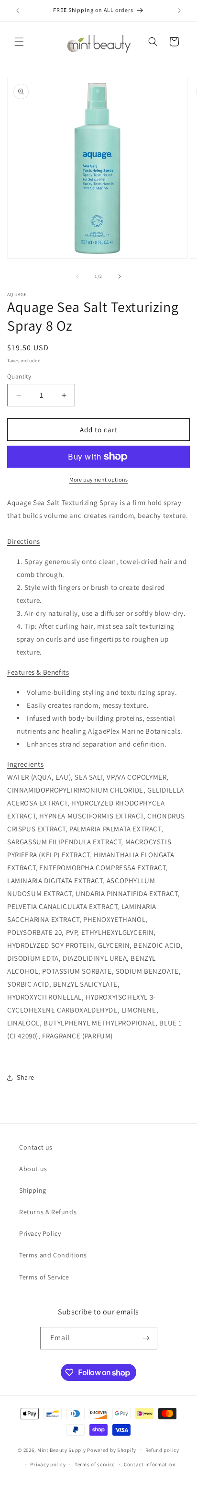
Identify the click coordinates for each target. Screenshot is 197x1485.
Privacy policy (48, 1464)
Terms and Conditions (53, 1255)
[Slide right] (119, 276)
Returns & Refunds (48, 1212)
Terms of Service (44, 1277)
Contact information (149, 1464)
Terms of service (95, 1464)
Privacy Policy (40, 1233)
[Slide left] (77, 276)
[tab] (23, 541)
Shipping (32, 1190)
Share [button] (25, 1077)
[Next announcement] (179, 10)
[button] (19, 41)
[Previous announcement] (17, 10)
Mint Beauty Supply (61, 1449)
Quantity (19, 376)
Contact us (36, 1147)
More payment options (98, 479)
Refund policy (162, 1450)
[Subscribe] (146, 1338)
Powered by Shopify (111, 1449)
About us (33, 1168)
